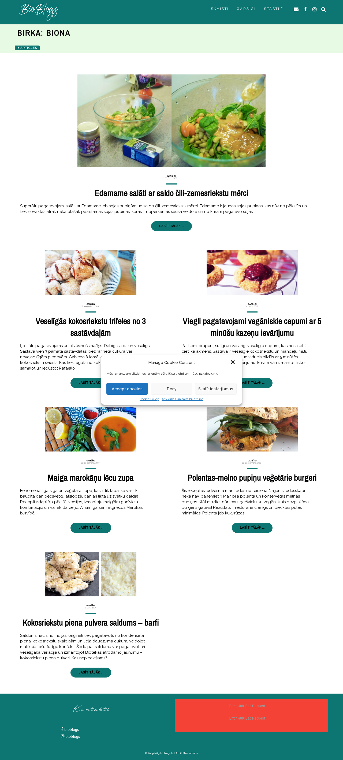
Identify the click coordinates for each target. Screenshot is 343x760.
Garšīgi (171, 176)
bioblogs (71, 729)
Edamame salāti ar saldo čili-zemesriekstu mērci (171, 193)
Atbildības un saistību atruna (182, 399)
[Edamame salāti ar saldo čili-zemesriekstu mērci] (171, 120)
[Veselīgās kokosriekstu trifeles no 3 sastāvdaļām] (91, 272)
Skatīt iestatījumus (215, 388)
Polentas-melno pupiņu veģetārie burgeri (252, 477)
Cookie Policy (149, 399)
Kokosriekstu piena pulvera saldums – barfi (91, 622)
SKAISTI (220, 9)
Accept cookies (127, 388)
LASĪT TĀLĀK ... (171, 226)
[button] (233, 362)
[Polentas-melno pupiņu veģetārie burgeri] (252, 429)
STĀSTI (272, 9)
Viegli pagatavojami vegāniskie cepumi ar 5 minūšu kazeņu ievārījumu (252, 327)
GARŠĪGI (246, 9)
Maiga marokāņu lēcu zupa (91, 477)
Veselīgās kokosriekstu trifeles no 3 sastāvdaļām (91, 327)
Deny (172, 388)
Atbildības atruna (187, 753)
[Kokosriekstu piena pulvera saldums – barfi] (91, 574)
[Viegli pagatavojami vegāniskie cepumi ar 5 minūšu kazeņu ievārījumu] (252, 272)
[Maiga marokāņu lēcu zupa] (91, 429)
